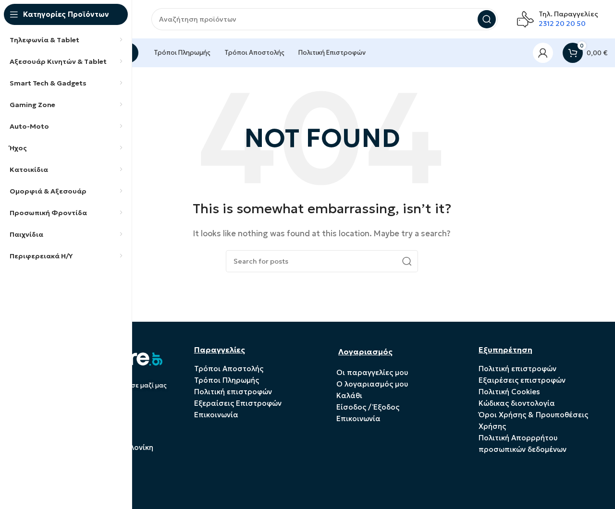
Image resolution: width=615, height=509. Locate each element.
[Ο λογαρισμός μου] (543, 52)
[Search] (487, 19)
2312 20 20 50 (562, 23)
